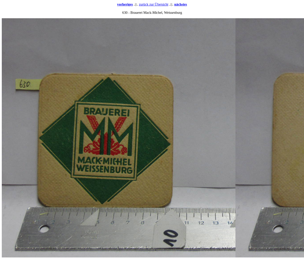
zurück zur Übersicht (153, 4)
